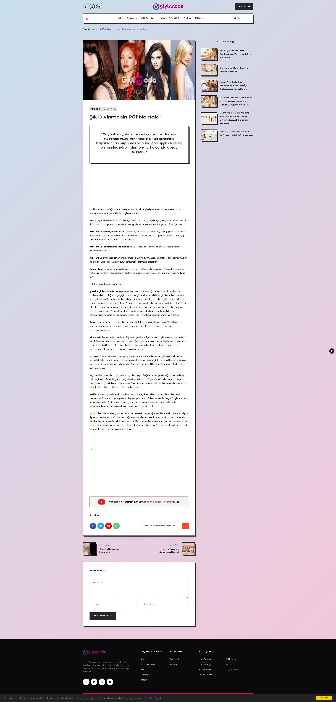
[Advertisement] (139, 186)
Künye (144, 659)
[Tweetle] (100, 526)
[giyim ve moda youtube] (110, 682)
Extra (187, 18)
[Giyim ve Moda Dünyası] (168, 6)
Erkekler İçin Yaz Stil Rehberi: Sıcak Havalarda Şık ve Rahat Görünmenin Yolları (236, 101)
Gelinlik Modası (205, 669)
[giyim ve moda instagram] (102, 682)
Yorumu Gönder (101, 616)
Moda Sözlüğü (170, 18)
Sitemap (144, 675)
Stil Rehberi (148, 18)
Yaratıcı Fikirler (205, 675)
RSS (142, 669)
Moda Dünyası (127, 18)
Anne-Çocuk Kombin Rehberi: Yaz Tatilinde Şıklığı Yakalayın (235, 54)
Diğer (198, 18)
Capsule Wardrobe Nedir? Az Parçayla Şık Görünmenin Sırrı (236, 135)
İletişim (243, 6)
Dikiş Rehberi (232, 669)
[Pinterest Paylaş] (108, 526)
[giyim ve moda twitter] (94, 682)
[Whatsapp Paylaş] (116, 526)
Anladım (324, 698)
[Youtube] (98, 6)
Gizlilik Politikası (148, 664)
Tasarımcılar (175, 659)
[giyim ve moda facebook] (86, 682)
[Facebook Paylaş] (93, 526)
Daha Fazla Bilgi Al (152, 698)
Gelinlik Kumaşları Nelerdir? (109, 550)
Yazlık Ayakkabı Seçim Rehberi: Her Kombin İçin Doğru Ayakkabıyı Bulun (233, 85)
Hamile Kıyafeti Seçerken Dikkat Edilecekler (169, 552)
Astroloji (173, 664)
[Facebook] (85, 6)
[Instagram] (92, 6)
